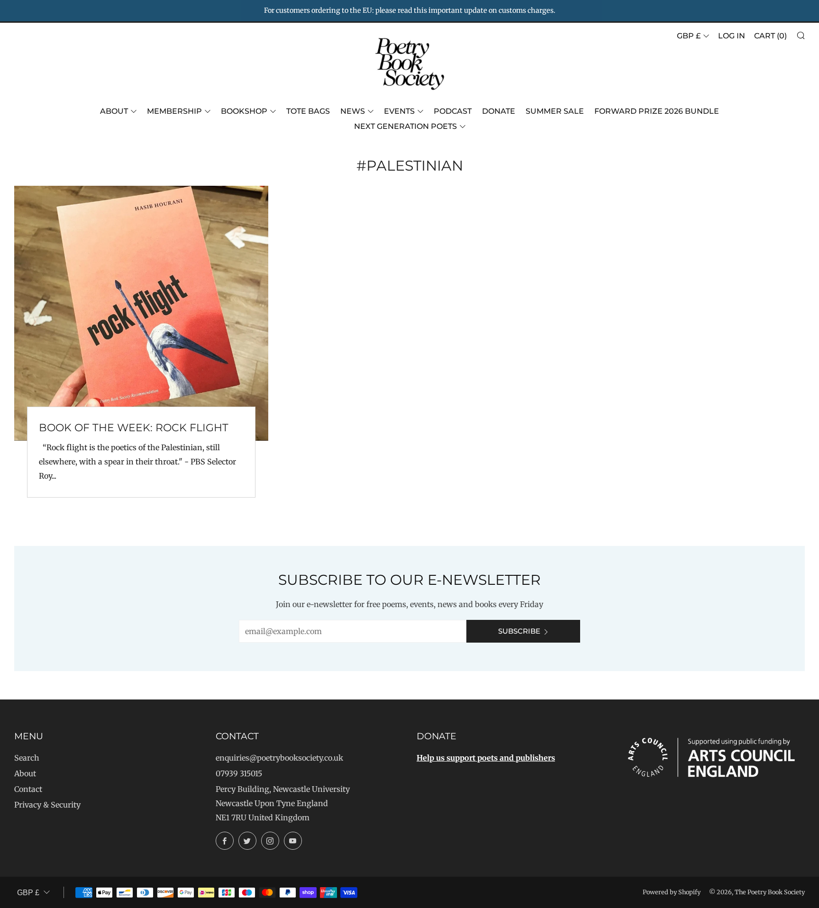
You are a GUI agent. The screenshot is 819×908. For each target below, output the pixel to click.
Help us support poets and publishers (486, 758)
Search (26, 758)
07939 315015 (239, 773)
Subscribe (519, 631)
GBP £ (689, 35)
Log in (731, 35)
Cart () (770, 35)
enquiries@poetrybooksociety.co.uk (279, 758)
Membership (174, 111)
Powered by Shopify (672, 892)
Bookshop (244, 111)
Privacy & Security (47, 804)
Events (399, 111)
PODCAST (453, 111)
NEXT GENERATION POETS (405, 126)
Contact (28, 789)
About (114, 111)
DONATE (498, 111)
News (352, 111)
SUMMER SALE (555, 111)
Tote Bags (308, 111)
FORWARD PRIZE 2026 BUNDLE (656, 111)
